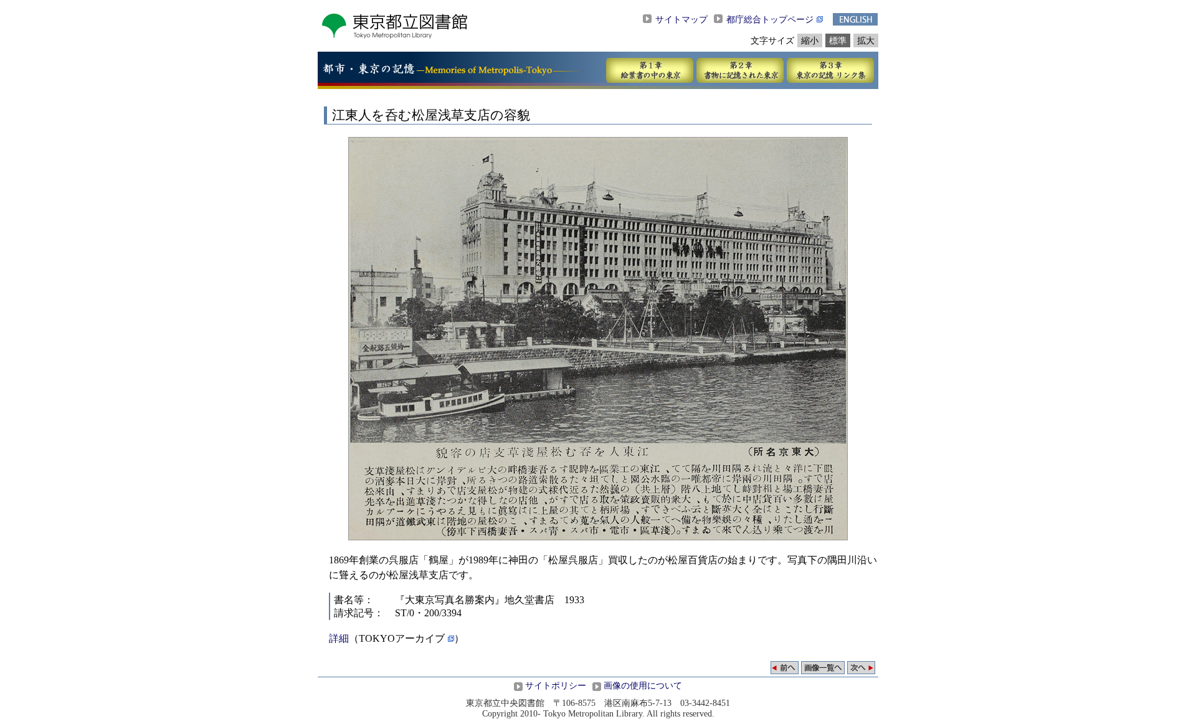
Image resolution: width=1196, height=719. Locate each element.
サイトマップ (681, 19)
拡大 (866, 40)
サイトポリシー (555, 685)
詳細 (339, 638)
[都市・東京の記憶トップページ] (368, 71)
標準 (838, 40)
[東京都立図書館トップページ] (394, 36)
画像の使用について (643, 685)
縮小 (810, 40)
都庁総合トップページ (770, 19)
